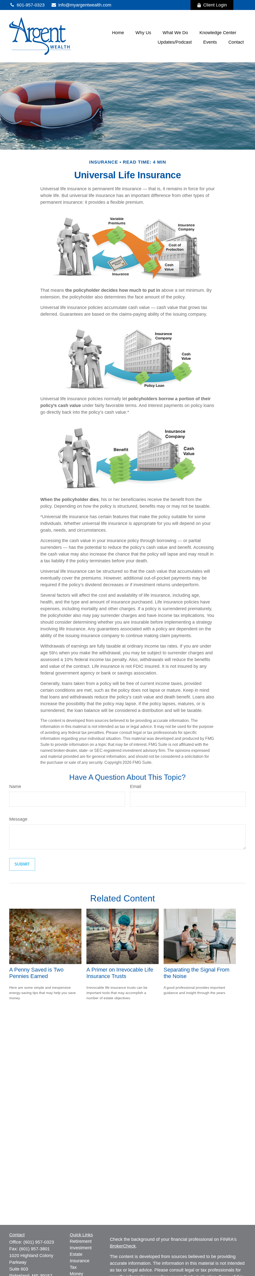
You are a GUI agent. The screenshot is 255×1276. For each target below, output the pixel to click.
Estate (76, 1254)
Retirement (81, 1241)
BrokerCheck (123, 1246)
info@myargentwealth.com (84, 4)
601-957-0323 (31, 4)
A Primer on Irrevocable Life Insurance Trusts (119, 973)
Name (15, 786)
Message (18, 819)
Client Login (215, 4)
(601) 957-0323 (38, 1242)
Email (135, 786)
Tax (73, 1267)
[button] (118, 32)
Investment (81, 1247)
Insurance (79, 1260)
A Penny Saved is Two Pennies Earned (36, 973)
